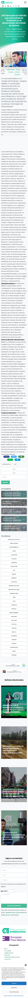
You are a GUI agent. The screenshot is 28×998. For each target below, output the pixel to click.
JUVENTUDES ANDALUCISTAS (12, 957)
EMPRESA (14, 578)
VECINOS (14, 643)
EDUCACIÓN (14, 566)
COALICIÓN (14, 555)
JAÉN (14, 597)
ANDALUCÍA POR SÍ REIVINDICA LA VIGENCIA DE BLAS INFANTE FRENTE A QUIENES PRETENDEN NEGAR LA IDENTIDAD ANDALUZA (13, 708)
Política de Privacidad (18, 995)
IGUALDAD (14, 582)
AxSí (15, 464)
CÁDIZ (14, 551)
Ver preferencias (14, 992)
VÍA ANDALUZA (14, 647)
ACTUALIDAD (7, 951)
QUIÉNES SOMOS (8, 953)
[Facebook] (3, 6)
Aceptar (14, 983)
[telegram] (13, 6)
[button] (25, 965)
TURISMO (14, 639)
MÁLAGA (14, 609)
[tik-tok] (18, 6)
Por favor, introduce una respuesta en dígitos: (13, 885)
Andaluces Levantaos (14, 539)
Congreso (14, 559)
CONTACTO (7, 959)
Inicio (8, 29)
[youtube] (8, 6)
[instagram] (10, 6)
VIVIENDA (14, 655)
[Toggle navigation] (25, 2)
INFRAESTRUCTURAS (14, 589)
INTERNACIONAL (14, 593)
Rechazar (14, 987)
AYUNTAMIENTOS (14, 547)
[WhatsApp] (16, 6)
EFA (14, 570)
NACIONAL (14, 616)
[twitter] (5, 6)
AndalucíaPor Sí (6, 464)
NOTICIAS (14, 620)
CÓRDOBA (14, 562)
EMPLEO (14, 574)
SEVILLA (14, 632)
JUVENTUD (14, 605)
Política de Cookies (8, 995)
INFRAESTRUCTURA (14, 585)
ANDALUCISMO (17, 29)
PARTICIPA (7, 955)
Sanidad (14, 628)
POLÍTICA (14, 624)
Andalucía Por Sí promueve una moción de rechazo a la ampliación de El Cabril (14, 836)
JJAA (14, 601)
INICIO (6, 949)
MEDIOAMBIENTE (14, 612)
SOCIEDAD (14, 636)
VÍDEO (14, 651)
